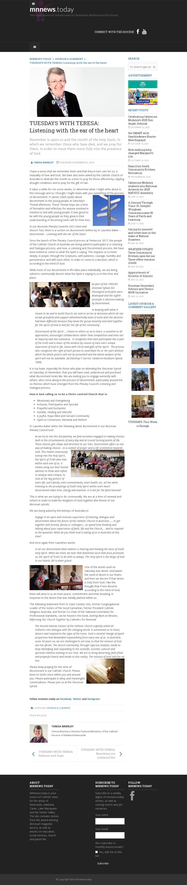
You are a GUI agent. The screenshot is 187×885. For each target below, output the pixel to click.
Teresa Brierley (62, 726)
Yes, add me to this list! (108, 854)
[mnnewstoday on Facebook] (138, 31)
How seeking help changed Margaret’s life (140, 153)
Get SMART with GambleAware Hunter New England (142, 136)
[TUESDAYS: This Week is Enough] (142, 325)
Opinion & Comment (58, 708)
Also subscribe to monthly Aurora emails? (109, 845)
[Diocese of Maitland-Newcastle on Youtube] (144, 31)
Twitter (77, 699)
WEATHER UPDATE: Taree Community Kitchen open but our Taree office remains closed (141, 256)
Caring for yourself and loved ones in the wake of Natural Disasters (142, 234)
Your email (101, 829)
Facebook (65, 699)
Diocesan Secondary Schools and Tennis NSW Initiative (141, 289)
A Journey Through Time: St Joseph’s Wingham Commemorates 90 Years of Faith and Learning (140, 211)
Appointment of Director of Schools (140, 274)
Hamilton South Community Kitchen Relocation (141, 169)
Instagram (93, 699)
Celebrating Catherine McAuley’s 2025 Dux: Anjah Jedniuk (142, 120)
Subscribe (103, 863)
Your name (101, 815)
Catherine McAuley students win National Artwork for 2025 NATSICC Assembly (142, 188)
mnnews (52, 9)
